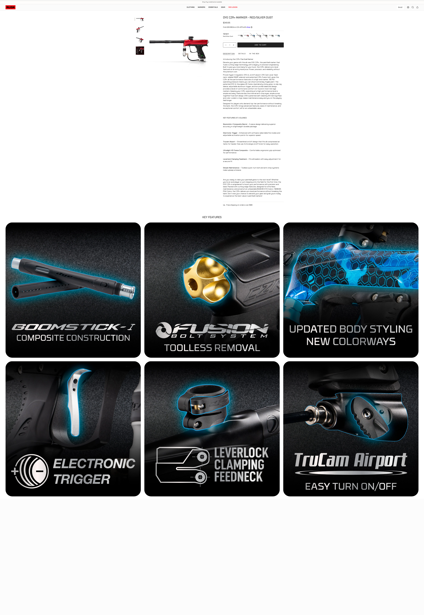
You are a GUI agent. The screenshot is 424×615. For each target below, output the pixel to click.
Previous (146, 48)
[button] (190, 7)
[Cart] (417, 7)
